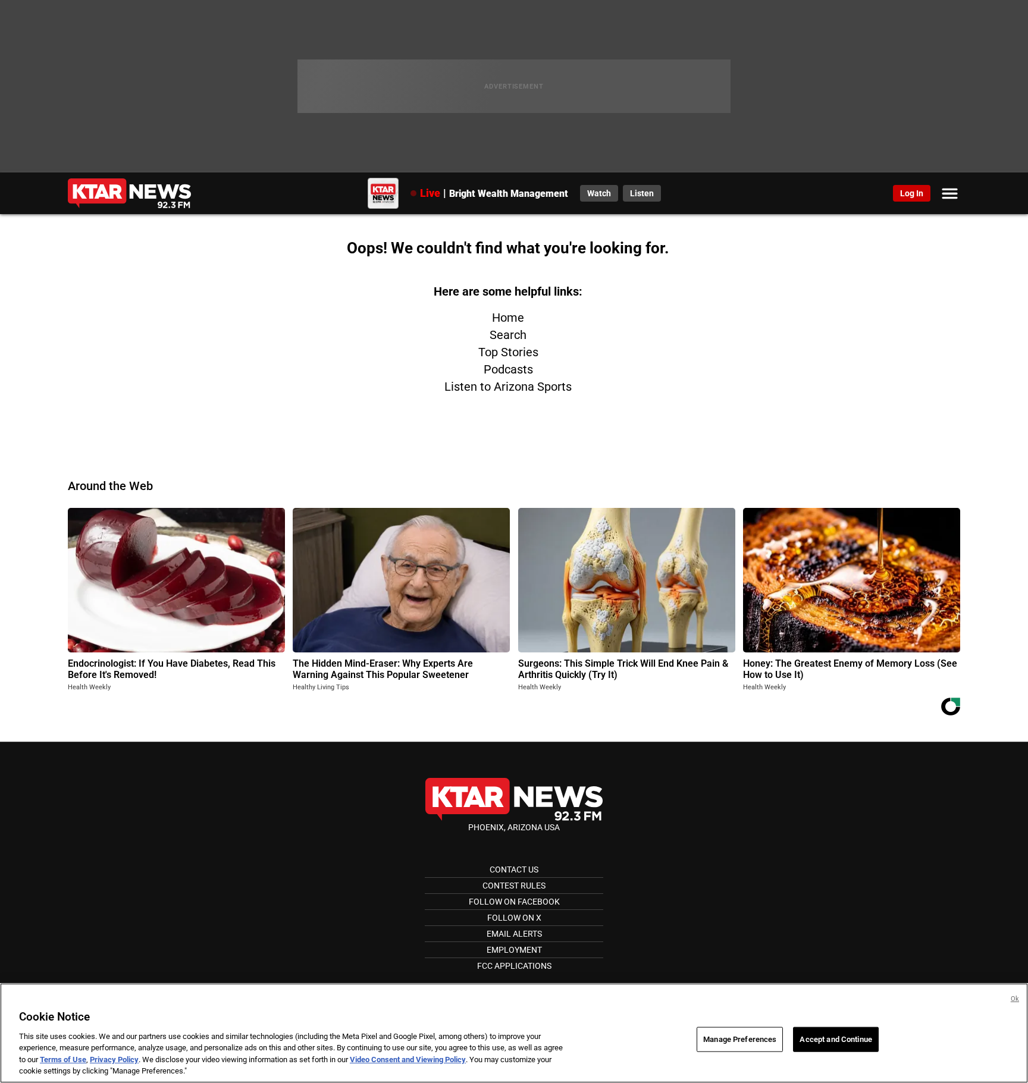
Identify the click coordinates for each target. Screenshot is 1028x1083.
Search (508, 335)
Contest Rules (514, 885)
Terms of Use (63, 1059)
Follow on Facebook (514, 901)
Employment (514, 950)
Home (508, 317)
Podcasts (508, 369)
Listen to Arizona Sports (508, 386)
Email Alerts (514, 933)
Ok (1015, 999)
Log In (911, 193)
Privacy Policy (114, 1059)
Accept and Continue (836, 1039)
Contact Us (514, 869)
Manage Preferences (739, 1039)
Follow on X (514, 917)
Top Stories (508, 352)
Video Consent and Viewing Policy (408, 1059)
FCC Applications (514, 966)
